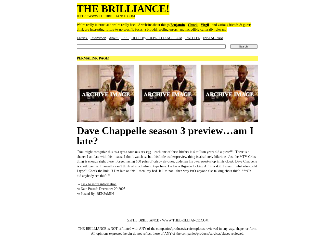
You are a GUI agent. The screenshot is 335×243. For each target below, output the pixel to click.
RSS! (125, 38)
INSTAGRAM (213, 38)
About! (114, 38)
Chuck (193, 25)
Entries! (82, 38)
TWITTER (192, 38)
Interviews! (98, 38)
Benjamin (177, 25)
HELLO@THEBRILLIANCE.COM (156, 38)
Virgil (205, 25)
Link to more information (98, 184)
